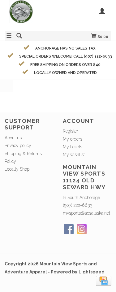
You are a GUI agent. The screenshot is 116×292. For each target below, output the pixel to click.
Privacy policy (18, 145)
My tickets (72, 146)
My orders (72, 139)
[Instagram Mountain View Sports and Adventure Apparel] (82, 229)
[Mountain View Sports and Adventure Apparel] (31, 14)
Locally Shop (17, 169)
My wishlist (74, 154)
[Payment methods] (103, 280)
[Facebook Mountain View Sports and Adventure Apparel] (69, 229)
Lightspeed (92, 271)
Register (70, 131)
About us (13, 137)
